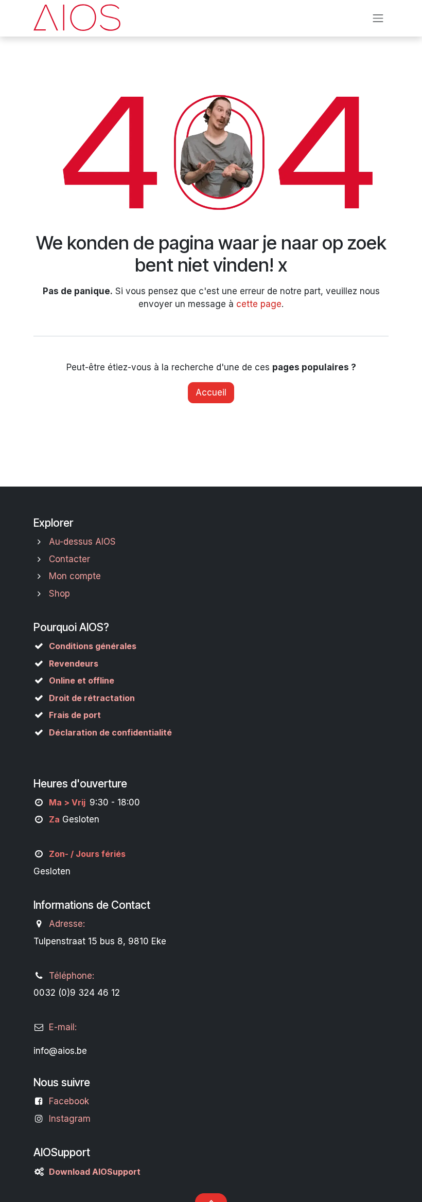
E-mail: (63, 1027)
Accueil (211, 392)
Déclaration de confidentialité (110, 732)
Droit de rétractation (92, 698)
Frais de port (75, 715)
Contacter (69, 559)
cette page (259, 304)
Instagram (70, 1119)
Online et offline (81, 680)
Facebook (69, 1101)
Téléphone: (71, 976)
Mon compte (75, 576)
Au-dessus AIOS (82, 541)
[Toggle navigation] (378, 18)
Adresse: (67, 924)
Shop (59, 593)
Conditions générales (92, 646)
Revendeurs (73, 663)
